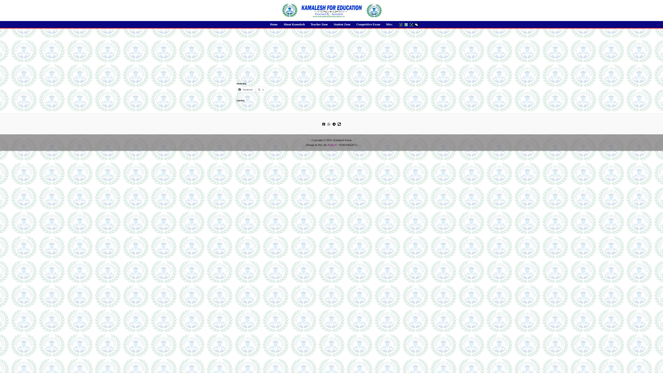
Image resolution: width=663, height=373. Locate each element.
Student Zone (342, 24)
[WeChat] (416, 24)
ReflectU (333, 145)
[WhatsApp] (406, 24)
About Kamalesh (294, 24)
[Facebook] (400, 24)
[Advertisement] (331, 54)
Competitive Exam (368, 24)
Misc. (389, 24)
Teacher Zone (319, 24)
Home (274, 24)
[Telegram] (411, 24)
